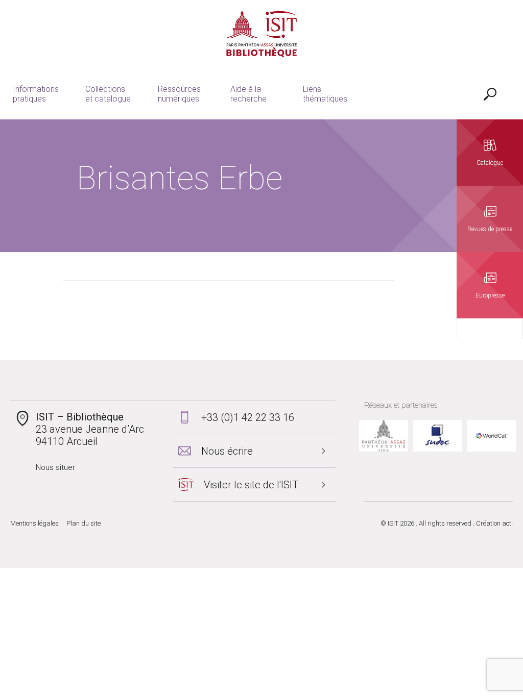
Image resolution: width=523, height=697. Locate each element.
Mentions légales (34, 523)
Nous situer (55, 467)
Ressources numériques (179, 94)
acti (507, 523)
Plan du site (83, 523)
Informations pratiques (36, 94)
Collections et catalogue (108, 94)
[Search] (490, 93)
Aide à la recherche (248, 94)
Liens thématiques (325, 94)
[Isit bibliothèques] (262, 34)
